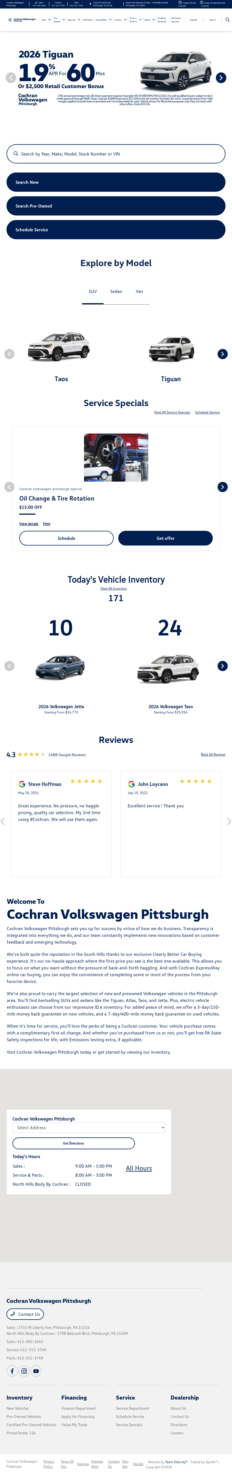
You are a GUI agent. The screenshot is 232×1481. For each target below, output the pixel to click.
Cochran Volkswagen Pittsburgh (22, 1464)
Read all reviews (213, 754)
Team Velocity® (176, 1462)
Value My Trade (74, 1424)
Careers (177, 1432)
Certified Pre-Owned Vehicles (31, 1424)
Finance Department (78, 1408)
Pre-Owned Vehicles (24, 1416)
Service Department (132, 1408)
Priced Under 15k (21, 1432)
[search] (227, 19)
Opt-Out (125, 1464)
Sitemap (83, 1464)
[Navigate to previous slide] (4, 77)
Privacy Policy (49, 1464)
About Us (178, 1408)
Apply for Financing (77, 1416)
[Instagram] (24, 1371)
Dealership (185, 1397)
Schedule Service (207, 412)
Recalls (138, 1464)
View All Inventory (113, 588)
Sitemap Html (97, 1464)
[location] (90, 4)
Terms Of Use (67, 1464)
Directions (179, 1424)
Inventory (20, 1397)
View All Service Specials (172, 412)
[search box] (116, 151)
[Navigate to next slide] (228, 77)
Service (125, 1397)
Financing (74, 1397)
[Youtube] (36, 1371)
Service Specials (129, 1424)
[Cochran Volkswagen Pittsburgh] (22, 19)
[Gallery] (116, 77)
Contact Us (28, 1314)
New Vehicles (18, 1408)
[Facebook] (12, 1371)
